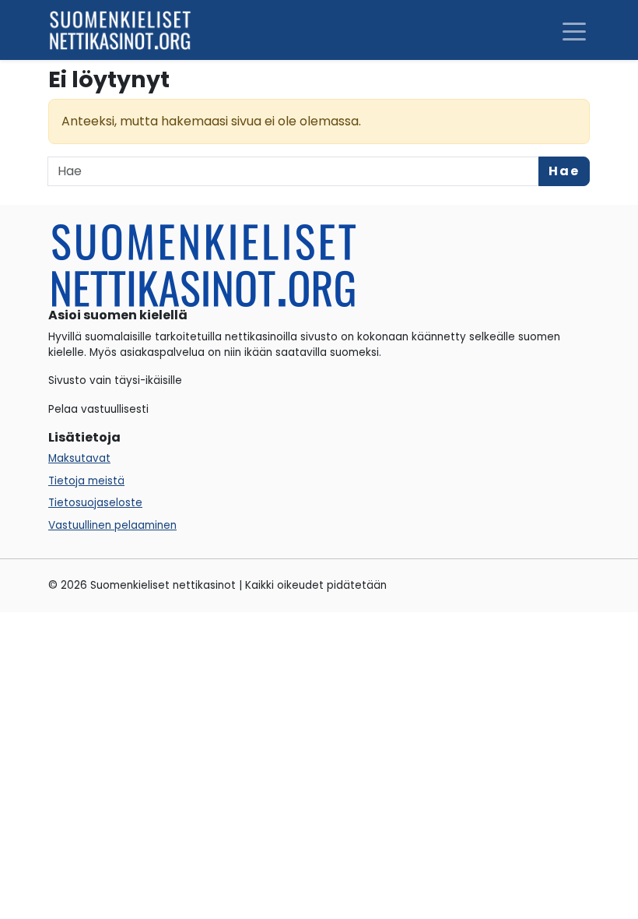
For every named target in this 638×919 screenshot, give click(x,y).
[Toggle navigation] (574, 30)
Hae (564, 171)
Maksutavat (79, 458)
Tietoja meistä (86, 481)
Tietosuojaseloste (95, 502)
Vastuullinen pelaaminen (112, 525)
